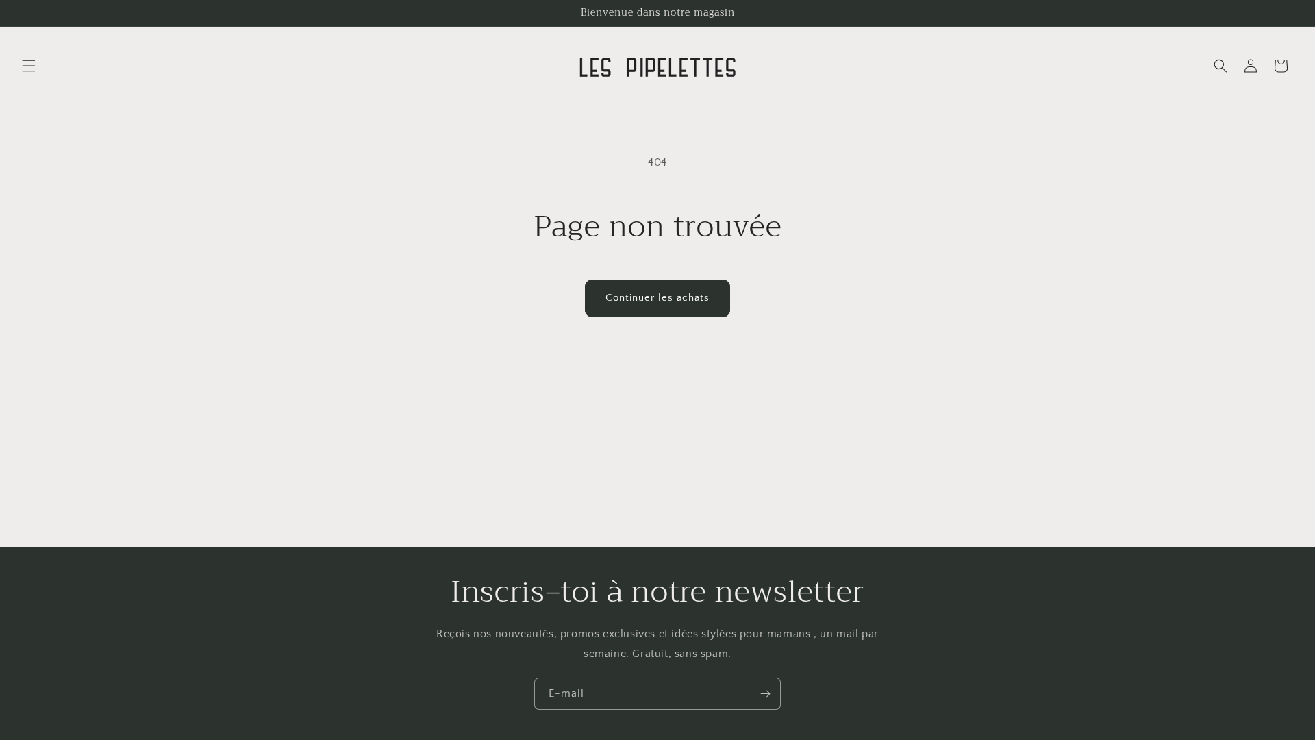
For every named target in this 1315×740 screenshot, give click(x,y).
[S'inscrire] (765, 694)
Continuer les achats (657, 298)
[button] (29, 66)
